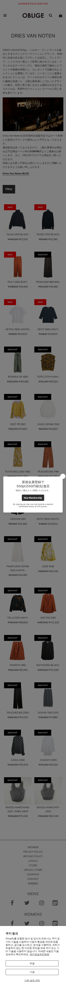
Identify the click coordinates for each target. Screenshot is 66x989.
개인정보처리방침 (39, 954)
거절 (32, 972)
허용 (32, 963)
